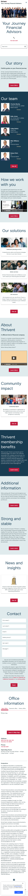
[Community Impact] (14, 406)
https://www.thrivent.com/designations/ (13, 769)
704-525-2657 (14, 40)
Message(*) (5, 648)
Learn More (14, 85)
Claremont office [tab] (13, 708)
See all (14, 166)
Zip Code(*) (6, 643)
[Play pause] (2, 211)
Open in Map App (14, 732)
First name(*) (6, 620)
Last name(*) (6, 626)
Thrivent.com (16, 871)
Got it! (18, 892)
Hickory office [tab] (22, 708)
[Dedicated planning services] (14, 247)
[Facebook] (14, 879)
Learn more (14, 470)
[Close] (22, 883)
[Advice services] (14, 269)
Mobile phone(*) (7, 637)
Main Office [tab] (5, 708)
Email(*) (5, 631)
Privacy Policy (18, 886)
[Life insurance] (14, 294)
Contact (19, 109)
